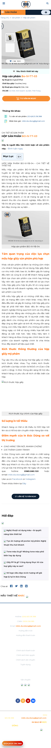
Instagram (31, 479)
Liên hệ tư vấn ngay (26, 496)
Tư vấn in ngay (28, 98)
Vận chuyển (25, 680)
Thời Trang (36, 91)
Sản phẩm (16, 18)
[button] (47, 3)
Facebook (17, 479)
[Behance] (33, 700)
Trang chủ (5, 18)
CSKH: (25, 621)
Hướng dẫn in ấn (25, 631)
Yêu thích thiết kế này (27, 71)
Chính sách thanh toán (25, 650)
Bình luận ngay (15, 148)
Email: (25, 626)
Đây (24, 483)
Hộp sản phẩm (29, 18)
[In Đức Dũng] (25, 4)
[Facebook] (18, 700)
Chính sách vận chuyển (25, 660)
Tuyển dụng (25, 664)
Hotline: (25, 616)
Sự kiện (28, 91)
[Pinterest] (28, 700)
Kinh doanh (20, 91)
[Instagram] (23, 700)
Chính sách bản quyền (25, 655)
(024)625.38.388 (34, 116)
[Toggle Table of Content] (18, 156)
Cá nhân (12, 91)
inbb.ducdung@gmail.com (33, 121)
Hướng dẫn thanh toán (25, 635)
